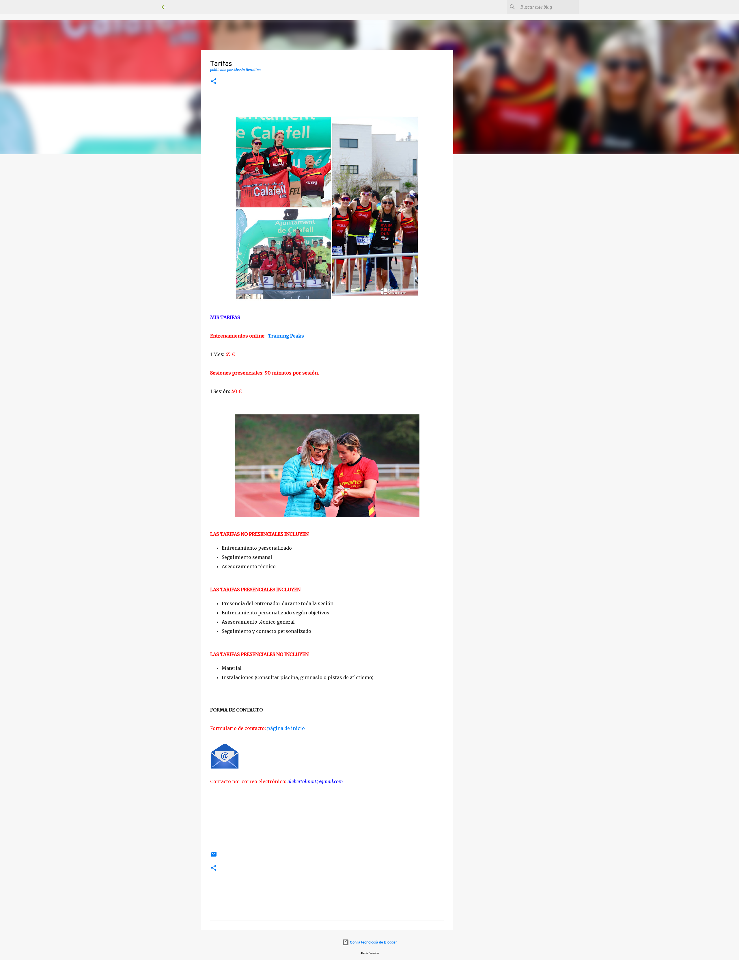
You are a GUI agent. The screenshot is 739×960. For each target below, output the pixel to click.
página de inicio (286, 728)
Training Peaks (286, 336)
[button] (213, 82)
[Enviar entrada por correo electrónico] (213, 857)
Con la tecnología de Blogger (373, 942)
